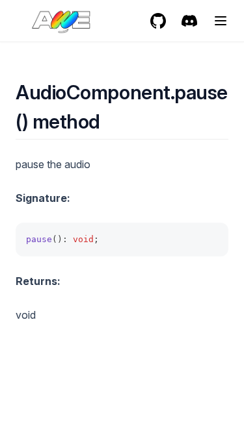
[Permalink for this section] (111, 121)
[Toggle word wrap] (211, 239)
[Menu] (221, 21)
